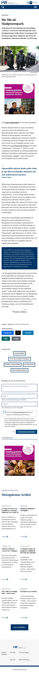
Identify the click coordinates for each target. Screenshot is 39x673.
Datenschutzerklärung (19, 412)
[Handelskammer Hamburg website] (31, 2)
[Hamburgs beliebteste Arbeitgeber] (23, 537)
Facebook (7, 333)
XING (6, 339)
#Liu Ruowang (29, 364)
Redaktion (4, 652)
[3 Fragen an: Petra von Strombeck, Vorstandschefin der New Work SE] (5, 537)
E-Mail (16, 339)
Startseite (4, 324)
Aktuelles (5, 15)
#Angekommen (19, 353)
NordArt (16, 156)
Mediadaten (4, 654)
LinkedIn (28, 333)
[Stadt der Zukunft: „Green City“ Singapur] (5, 579)
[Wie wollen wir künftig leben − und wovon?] (5, 618)
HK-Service (23, 589)
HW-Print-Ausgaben (24, 652)
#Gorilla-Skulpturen (12, 364)
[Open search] (3, 7)
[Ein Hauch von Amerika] (23, 618)
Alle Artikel (12, 652)
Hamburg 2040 (6, 506)
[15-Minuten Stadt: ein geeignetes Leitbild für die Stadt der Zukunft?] (23, 579)
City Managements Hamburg (19, 146)
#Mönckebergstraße (19, 370)
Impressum (12, 659)
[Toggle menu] (35, 7)
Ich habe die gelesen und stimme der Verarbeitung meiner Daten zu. (19, 413)
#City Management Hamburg (19, 359)
